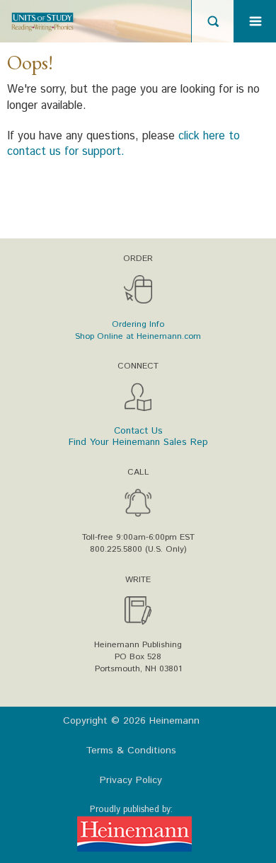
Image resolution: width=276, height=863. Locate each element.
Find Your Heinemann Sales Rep (138, 442)
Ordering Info (138, 324)
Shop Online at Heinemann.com (138, 336)
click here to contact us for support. (123, 144)
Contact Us (138, 431)
